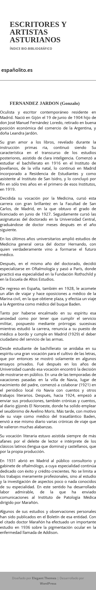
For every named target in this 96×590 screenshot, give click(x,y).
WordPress (48, 583)
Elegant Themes (44, 578)
